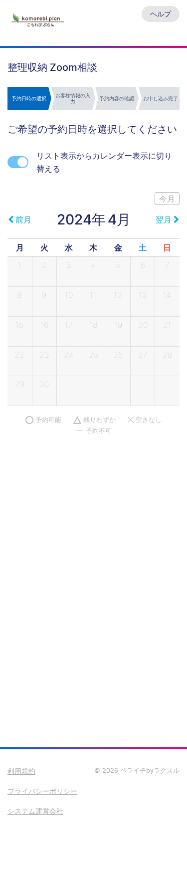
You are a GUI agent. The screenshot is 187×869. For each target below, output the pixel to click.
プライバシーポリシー (42, 791)
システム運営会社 (35, 811)
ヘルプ (160, 13)
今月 (167, 199)
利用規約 (21, 771)
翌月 (164, 219)
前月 (23, 219)
